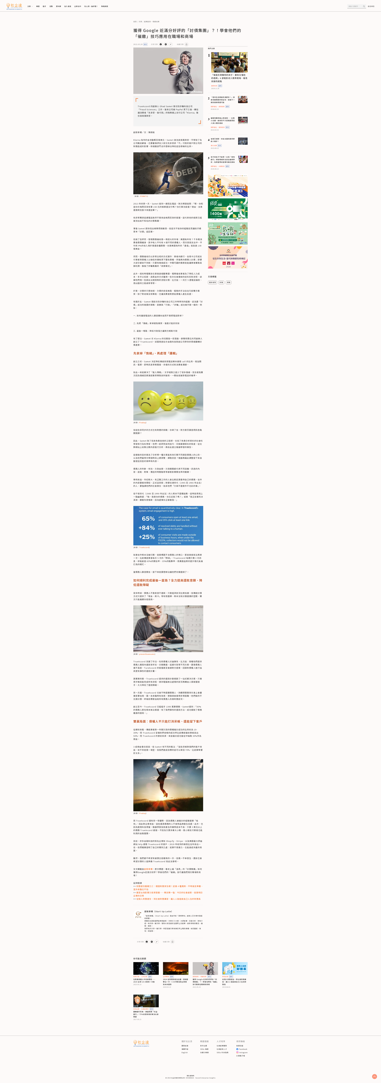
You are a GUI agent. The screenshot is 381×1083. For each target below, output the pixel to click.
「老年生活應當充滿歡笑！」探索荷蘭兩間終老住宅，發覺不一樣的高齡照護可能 (223, 99)
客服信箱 (239, 1045)
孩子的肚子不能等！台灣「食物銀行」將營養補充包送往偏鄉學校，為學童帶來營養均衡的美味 (223, 159)
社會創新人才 (222, 1049)
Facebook (243, 1049)
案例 (145, 44)
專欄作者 (185, 1049)
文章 (140, 21)
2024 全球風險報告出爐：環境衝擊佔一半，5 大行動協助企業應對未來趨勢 (175, 982)
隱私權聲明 (190, 1076)
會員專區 (371, 6)
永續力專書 (204, 1052)
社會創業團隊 (222, 1045)
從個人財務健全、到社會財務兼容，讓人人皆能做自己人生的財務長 (234, 982)
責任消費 (214, 145)
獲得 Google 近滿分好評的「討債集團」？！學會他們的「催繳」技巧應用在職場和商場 (205, 982)
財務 (221, 282)
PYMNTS (143, 196)
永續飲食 (222, 166)
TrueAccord (144, 547)
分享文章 (154, 44)
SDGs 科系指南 (223, 1052)
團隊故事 (185, 1045)
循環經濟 (222, 127)
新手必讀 (203, 1045)
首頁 (135, 21)
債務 (228, 282)
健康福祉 (214, 106)
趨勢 (220, 86)
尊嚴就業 (156, 21)
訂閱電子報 (240, 1056)
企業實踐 (166, 976)
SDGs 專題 (204, 1049)
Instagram (243, 1052)
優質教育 (214, 86)
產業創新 (147, 21)
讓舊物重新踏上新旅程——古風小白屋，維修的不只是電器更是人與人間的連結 (223, 120)
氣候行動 (136, 976)
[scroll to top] (374, 1076)
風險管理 (212, 282)
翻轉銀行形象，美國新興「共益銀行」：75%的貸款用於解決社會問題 (146, 1014)
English (185, 1052)
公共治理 (144, 976)
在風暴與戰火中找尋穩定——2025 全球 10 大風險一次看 (144, 980)
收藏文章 (180, 44)
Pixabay (142, 422)
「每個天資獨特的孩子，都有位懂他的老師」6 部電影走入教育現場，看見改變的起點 (229, 78)
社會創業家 (145, 1009)
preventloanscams (147, 654)
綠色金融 (225, 976)
